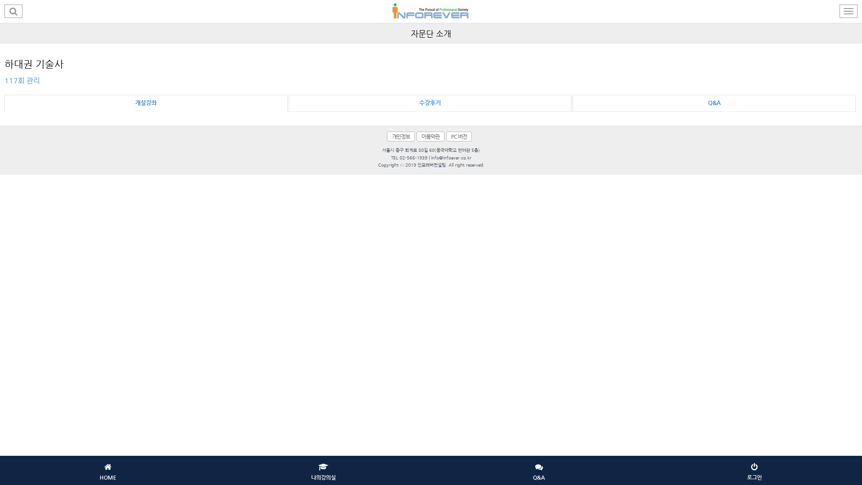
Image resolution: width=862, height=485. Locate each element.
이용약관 (431, 136)
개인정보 (401, 136)
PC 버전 (459, 136)
